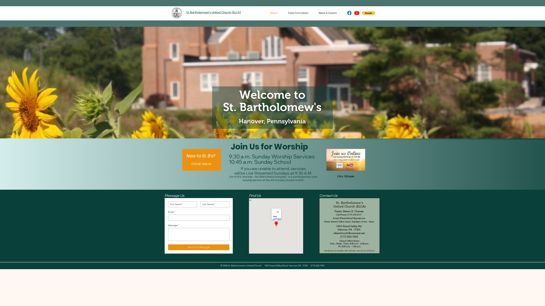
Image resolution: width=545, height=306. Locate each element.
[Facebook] (349, 13)
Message (173, 225)
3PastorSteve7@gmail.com (352, 218)
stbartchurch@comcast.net (349, 233)
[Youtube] (357, 13)
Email (171, 212)
